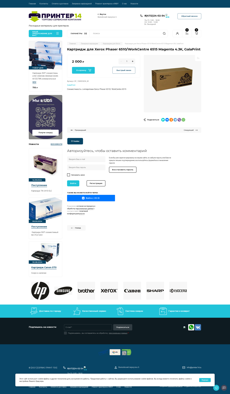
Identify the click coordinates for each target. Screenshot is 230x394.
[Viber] (179, 120)
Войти (73, 183)
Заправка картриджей (82, 4)
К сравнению (198, 58)
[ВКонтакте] (167, 120)
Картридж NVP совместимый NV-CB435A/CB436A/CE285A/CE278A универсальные (45, 76)
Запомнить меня (78, 175)
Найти (164, 33)
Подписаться (122, 327)
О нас (124, 4)
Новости (134, 4)
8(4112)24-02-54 (154, 15)
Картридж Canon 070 (44, 267)
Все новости (56, 144)
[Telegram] (175, 120)
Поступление (39, 185)
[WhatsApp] (183, 120)
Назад (78, 228)
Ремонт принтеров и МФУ (106, 4)
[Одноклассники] (171, 120)
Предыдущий (80, 130)
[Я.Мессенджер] (163, 120)
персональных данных (118, 333)
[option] (172, 83)
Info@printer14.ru (194, 367)
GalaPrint (71, 85)
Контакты (43, 4)
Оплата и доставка (60, 4)
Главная (32, 4)
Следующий (189, 130)
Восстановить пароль (122, 169)
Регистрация (96, 183)
